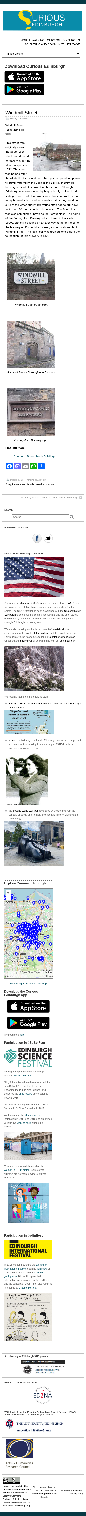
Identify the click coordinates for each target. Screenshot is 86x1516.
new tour (16, 740)
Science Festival (22, 1075)
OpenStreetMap (30, 972)
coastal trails (59, 629)
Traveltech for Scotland (36, 633)
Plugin (49, 976)
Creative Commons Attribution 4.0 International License (15, 1499)
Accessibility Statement (71, 1490)
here (22, 1034)
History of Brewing (19, 118)
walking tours (24, 1123)
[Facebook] (37, 538)
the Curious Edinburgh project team (17, 1489)
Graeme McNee (27, 1287)
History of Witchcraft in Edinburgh (27, 703)
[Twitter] (48, 538)
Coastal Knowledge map (61, 637)
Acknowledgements (42, 1493)
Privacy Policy (76, 1493)
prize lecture (25, 1093)
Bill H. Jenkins (27, 480)
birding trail (26, 640)
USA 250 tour (72, 603)
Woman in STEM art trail (17, 1170)
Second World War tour (25, 811)
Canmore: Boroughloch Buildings (34, 456)
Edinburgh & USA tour (31, 603)
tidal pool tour (67, 640)
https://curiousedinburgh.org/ (16, 1505)
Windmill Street (21, 112)
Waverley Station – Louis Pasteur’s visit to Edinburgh (49, 497)
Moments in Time (34, 1115)
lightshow (42, 1268)
